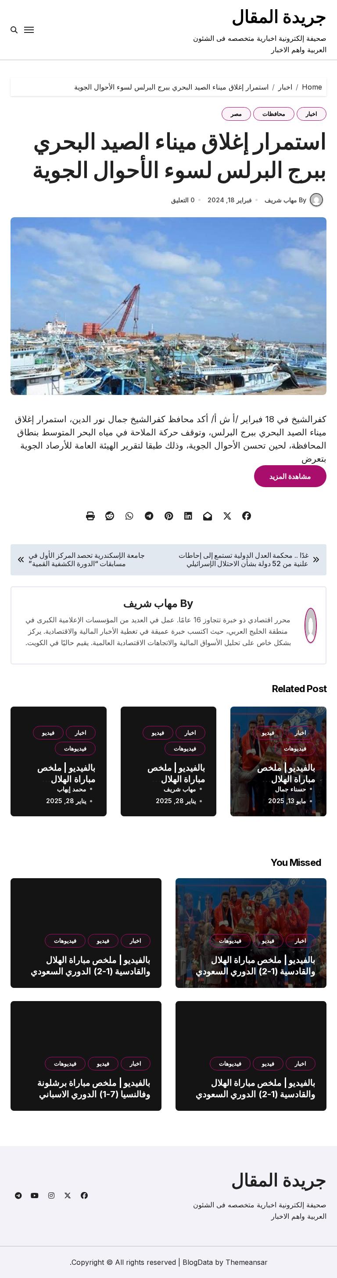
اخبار (311, 113)
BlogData (198, 1262)
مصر (236, 113)
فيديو (268, 732)
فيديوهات (295, 748)
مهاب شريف (150, 603)
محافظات (273, 113)
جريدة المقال (279, 16)
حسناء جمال (290, 789)
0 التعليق (183, 200)
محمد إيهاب (71, 789)
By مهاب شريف (285, 200)
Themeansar (247, 1262)
